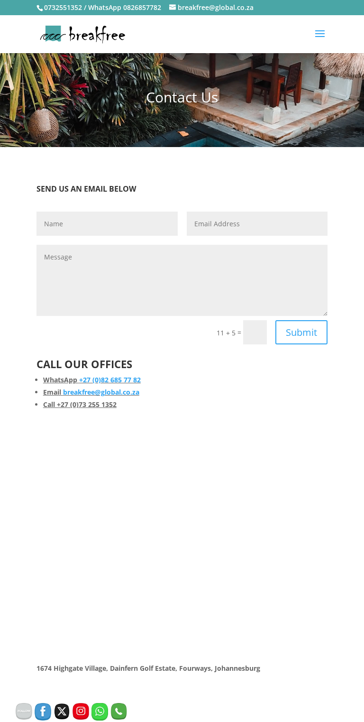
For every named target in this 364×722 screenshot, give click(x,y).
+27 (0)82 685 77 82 (110, 379)
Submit (301, 332)
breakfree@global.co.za (101, 392)
